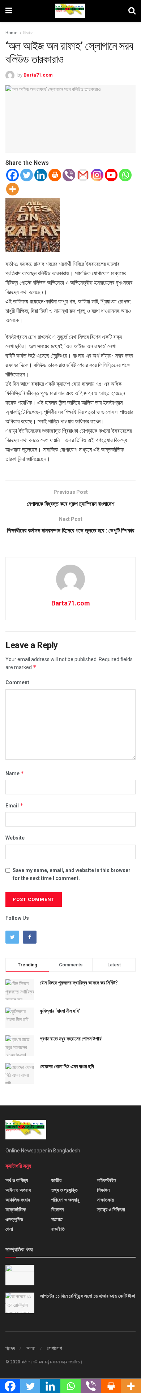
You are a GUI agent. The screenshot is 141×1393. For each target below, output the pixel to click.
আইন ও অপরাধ (18, 1190)
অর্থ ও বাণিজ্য (16, 1180)
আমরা (30, 1348)
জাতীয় (56, 1180)
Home (11, 32)
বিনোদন (28, 32)
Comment (17, 682)
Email (14, 805)
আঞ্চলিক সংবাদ (17, 1200)
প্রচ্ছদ (10, 1348)
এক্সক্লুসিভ (14, 1219)
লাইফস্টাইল (106, 1180)
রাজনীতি (58, 1229)
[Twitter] (26, 175)
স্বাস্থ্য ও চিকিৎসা (111, 1209)
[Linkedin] (40, 175)
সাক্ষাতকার (105, 1200)
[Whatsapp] (125, 175)
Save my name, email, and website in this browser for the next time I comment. (72, 874)
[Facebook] (12, 175)
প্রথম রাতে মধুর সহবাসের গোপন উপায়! (71, 1038)
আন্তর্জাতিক (15, 1209)
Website (15, 838)
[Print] (54, 175)
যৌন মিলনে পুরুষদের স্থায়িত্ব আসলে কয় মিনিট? (79, 983)
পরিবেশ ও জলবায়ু (65, 1200)
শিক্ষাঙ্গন (103, 1190)
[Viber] (69, 175)
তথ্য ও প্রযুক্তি (64, 1190)
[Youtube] (111, 175)
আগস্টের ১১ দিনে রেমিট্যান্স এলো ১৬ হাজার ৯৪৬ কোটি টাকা (87, 1296)
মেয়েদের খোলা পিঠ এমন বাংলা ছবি (67, 1066)
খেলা (9, 1229)
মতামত (57, 1219)
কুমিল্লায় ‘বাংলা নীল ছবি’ (60, 1011)
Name (14, 773)
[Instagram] (97, 175)
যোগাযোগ (54, 1348)
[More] (12, 189)
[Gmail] (83, 175)
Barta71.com (38, 75)
